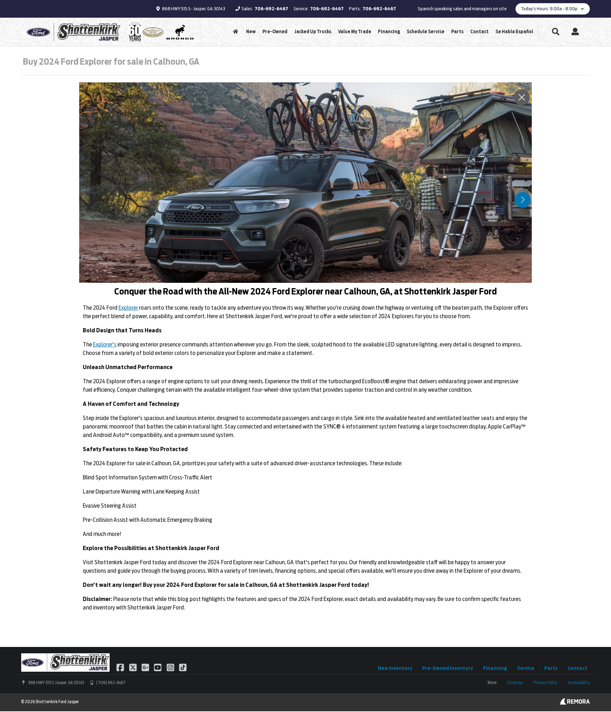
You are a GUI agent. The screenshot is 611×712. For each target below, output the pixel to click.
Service (525, 668)
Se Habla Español (514, 31)
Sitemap (515, 682)
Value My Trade (354, 31)
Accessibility (579, 682)
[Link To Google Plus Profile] (146, 667)
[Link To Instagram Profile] (171, 667)
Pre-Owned (274, 31)
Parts (457, 31)
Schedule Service (425, 31)
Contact (479, 31)
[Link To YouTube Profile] (158, 667)
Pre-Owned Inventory (447, 668)
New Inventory (395, 668)
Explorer (128, 307)
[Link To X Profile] (133, 667)
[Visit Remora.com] (575, 703)
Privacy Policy (545, 682)
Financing (389, 31)
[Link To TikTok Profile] (182, 667)
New (251, 31)
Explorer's (104, 344)
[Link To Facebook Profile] (121, 667)
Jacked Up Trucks (312, 31)
